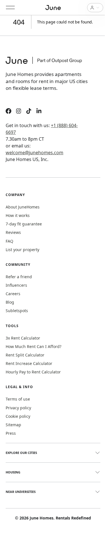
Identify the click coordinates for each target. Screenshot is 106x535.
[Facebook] (8, 111)
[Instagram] (18, 111)
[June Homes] (47, 64)
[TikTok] (29, 111)
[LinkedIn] (39, 111)
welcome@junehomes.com (34, 152)
